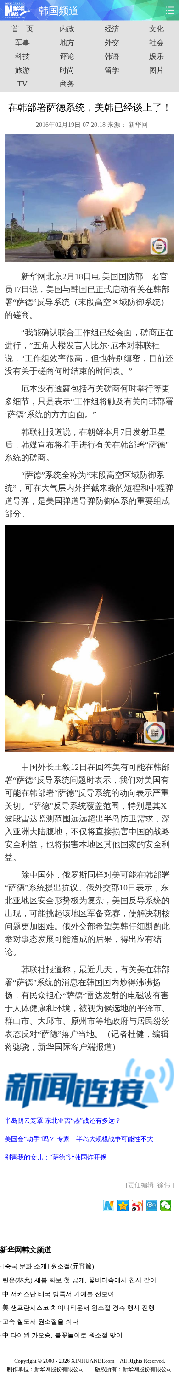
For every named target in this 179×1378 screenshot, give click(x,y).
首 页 (22, 29)
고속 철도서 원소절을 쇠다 (40, 1321)
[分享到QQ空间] (123, 1205)
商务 (67, 84)
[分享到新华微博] (109, 1205)
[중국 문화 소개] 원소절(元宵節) (48, 1266)
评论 (67, 56)
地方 (67, 42)
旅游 (22, 70)
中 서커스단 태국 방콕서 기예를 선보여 (58, 1294)
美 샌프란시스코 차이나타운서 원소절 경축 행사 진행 (78, 1307)
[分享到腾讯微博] (151, 1205)
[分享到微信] (166, 1205)
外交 (112, 42)
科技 (22, 56)
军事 (22, 42)
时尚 (67, 70)
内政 (67, 29)
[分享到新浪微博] (137, 1205)
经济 (112, 29)
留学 (112, 70)
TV (22, 84)
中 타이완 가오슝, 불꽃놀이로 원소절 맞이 (62, 1335)
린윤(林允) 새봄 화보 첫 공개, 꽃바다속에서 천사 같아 (79, 1280)
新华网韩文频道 (25, 1250)
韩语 (112, 56)
